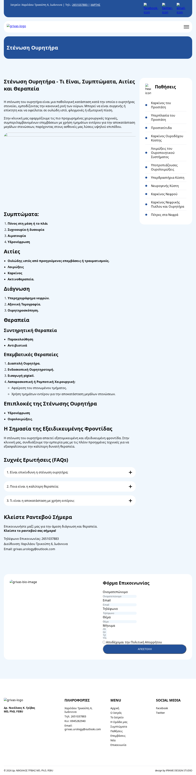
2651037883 (80, 5)
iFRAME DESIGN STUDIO (179, 770)
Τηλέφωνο (110, 609)
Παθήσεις (116, 731)
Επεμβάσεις (118, 735)
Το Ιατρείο (116, 717)
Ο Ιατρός (116, 713)
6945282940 (78, 721)
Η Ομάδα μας (118, 722)
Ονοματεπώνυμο (115, 592)
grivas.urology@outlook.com (34, 549)
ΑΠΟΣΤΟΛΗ (145, 649)
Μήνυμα (109, 625)
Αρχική (114, 708)
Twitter (160, 713)
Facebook (162, 708)
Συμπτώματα (118, 726)
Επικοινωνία (118, 745)
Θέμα (107, 617)
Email (107, 600)
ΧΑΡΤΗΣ (95, 5)
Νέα (113, 740)
